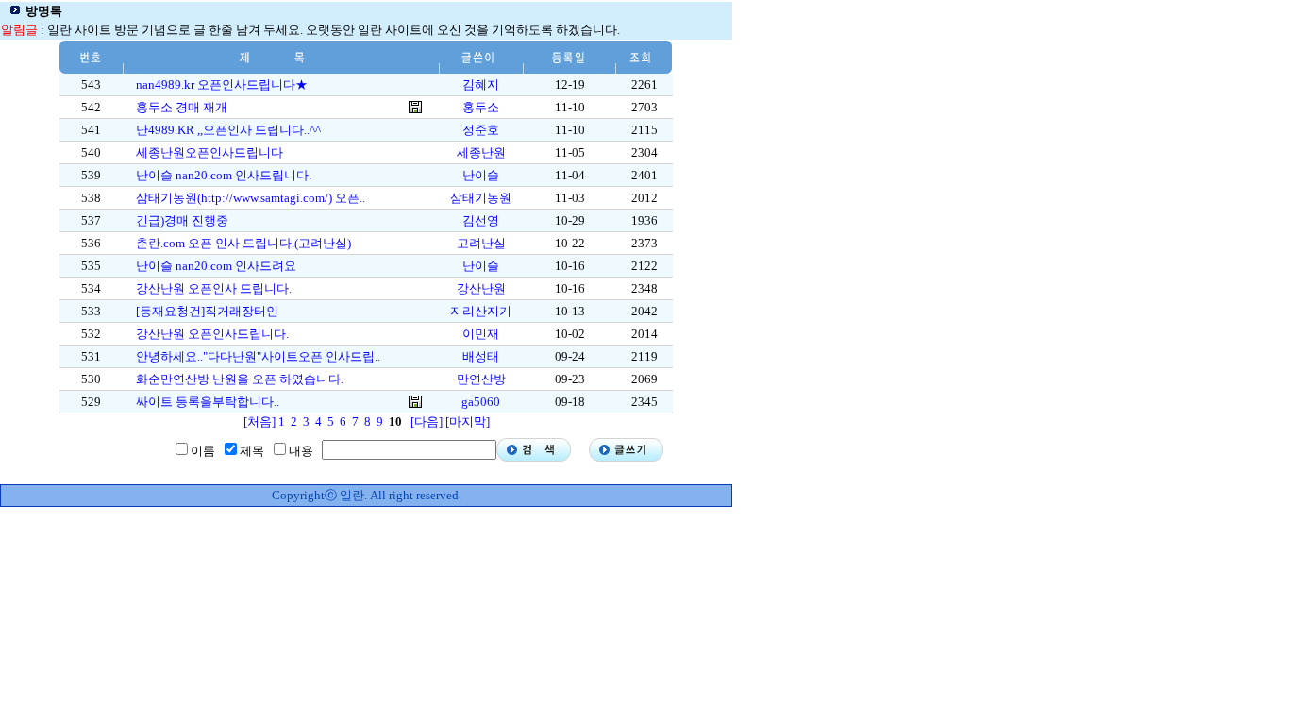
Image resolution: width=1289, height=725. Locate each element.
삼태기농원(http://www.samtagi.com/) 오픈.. (250, 198)
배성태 (480, 356)
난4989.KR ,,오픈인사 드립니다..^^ (228, 130)
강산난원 (481, 288)
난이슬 (480, 175)
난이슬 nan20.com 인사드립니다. (223, 175)
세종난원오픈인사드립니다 (209, 152)
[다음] (426, 421)
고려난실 (481, 243)
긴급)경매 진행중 (182, 220)
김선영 (480, 220)
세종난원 (481, 152)
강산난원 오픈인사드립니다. (212, 334)
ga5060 (480, 402)
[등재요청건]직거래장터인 (207, 311)
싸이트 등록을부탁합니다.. (207, 402)
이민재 (480, 334)
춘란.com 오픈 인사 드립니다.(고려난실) (243, 243)
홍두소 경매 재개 (181, 107)
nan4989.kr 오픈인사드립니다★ (222, 84)
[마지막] (467, 421)
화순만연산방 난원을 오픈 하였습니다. (239, 379)
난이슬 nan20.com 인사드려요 (216, 266)
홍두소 (480, 107)
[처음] (259, 421)
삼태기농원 (480, 198)
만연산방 (481, 379)
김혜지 (480, 84)
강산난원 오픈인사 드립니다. (214, 288)
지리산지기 (480, 311)
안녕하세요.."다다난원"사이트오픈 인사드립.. (258, 356)
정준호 (480, 130)
